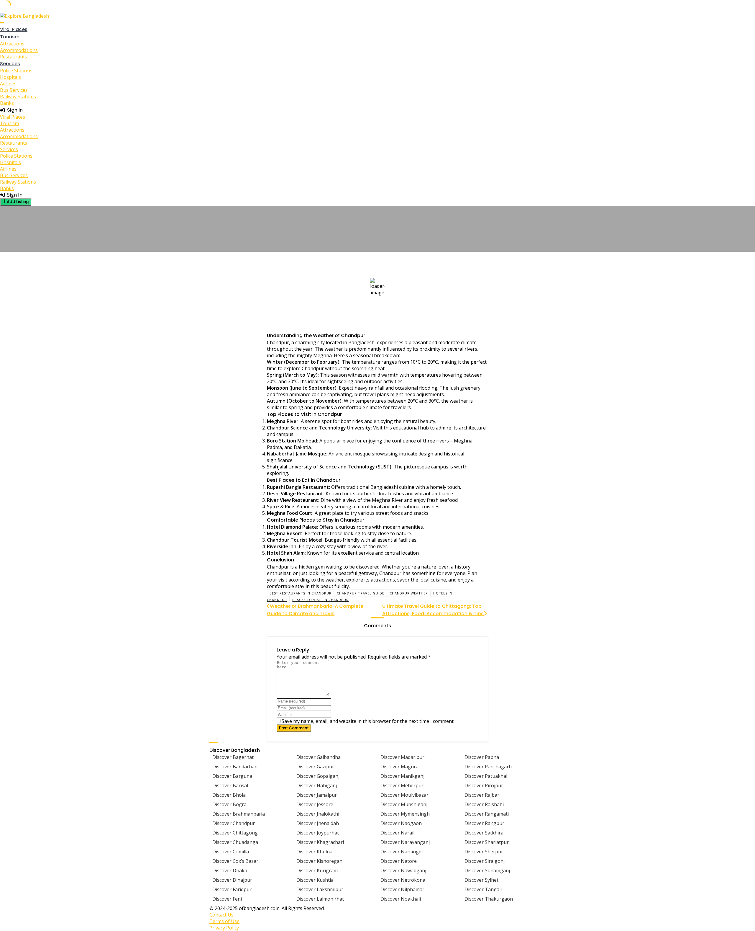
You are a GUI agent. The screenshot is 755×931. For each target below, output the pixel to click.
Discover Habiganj (316, 785)
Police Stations (16, 70)
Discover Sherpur (484, 851)
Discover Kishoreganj (320, 861)
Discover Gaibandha (318, 757)
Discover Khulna (314, 851)
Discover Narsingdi (401, 851)
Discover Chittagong (235, 832)
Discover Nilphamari (403, 889)
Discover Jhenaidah (317, 823)
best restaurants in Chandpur (300, 593)
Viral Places (13, 29)
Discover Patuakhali (486, 776)
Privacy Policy (224, 928)
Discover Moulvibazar (404, 795)
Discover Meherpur (402, 785)
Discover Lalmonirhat (320, 899)
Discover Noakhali (400, 899)
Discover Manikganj (402, 776)
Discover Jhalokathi (317, 814)
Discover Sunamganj (487, 870)
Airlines (8, 83)
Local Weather (325, 209)
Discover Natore (398, 861)
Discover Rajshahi (484, 804)
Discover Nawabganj (403, 870)
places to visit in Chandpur (320, 599)
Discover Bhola (229, 795)
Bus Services (14, 90)
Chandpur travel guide (360, 593)
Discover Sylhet (481, 880)
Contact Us (221, 915)
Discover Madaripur (402, 757)
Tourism (9, 36)
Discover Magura (399, 766)
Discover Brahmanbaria (238, 814)
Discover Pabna (482, 757)
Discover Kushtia (315, 880)
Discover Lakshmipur (319, 889)
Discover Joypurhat (317, 832)
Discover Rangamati (487, 814)
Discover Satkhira (484, 832)
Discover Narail (397, 832)
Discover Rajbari (482, 795)
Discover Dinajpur (232, 880)
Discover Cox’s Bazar (235, 861)
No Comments (281, 249)
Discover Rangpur (484, 823)
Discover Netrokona (402, 880)
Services (10, 63)
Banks (7, 103)
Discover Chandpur (233, 823)
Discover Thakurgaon (489, 899)
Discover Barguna (232, 776)
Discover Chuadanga (235, 842)
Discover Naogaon (401, 823)
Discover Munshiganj (403, 804)
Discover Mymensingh (405, 814)
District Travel (286, 209)
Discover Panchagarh (488, 766)
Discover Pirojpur (484, 785)
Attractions (12, 43)
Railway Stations (18, 96)
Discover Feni (227, 899)
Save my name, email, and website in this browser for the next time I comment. (368, 721)
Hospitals (10, 77)
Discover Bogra (229, 804)
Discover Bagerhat (233, 757)
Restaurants (13, 56)
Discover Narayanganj (405, 842)
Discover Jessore (314, 804)
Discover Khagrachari (320, 842)
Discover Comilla (230, 851)
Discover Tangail (483, 889)
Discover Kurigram (317, 870)
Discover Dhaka (229, 870)
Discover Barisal (230, 785)
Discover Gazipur (315, 766)
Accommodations (19, 50)
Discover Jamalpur (316, 795)
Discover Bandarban (234, 766)
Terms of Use (224, 921)
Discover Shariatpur (487, 842)
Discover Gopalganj (317, 776)
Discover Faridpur (232, 889)
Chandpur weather (409, 593)
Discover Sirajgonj (485, 861)
